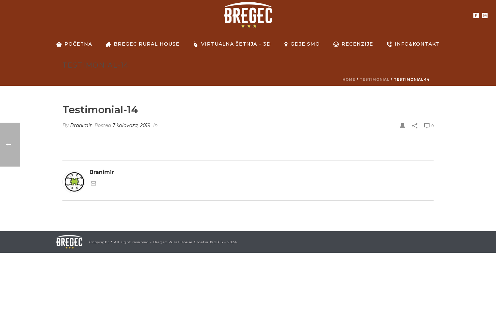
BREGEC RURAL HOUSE (147, 44)
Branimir (81, 125)
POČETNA (78, 44)
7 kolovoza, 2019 (131, 125)
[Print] (402, 125)
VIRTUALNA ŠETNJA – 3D (236, 44)
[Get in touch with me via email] (93, 184)
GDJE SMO (305, 44)
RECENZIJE (357, 44)
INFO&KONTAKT (417, 44)
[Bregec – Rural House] (248, 15)
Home (348, 79)
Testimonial (374, 79)
